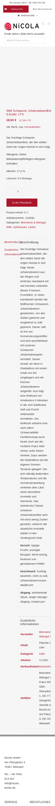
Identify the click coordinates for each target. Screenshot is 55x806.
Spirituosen (20, 227)
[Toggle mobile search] (43, 23)
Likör (42, 653)
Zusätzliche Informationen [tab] (10, 252)
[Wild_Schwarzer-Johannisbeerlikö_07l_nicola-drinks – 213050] (27, 78)
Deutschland (46, 666)
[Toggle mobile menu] (49, 23)
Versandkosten (32, 127)
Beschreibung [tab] (10, 242)
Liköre (32, 227)
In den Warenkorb (22, 202)
